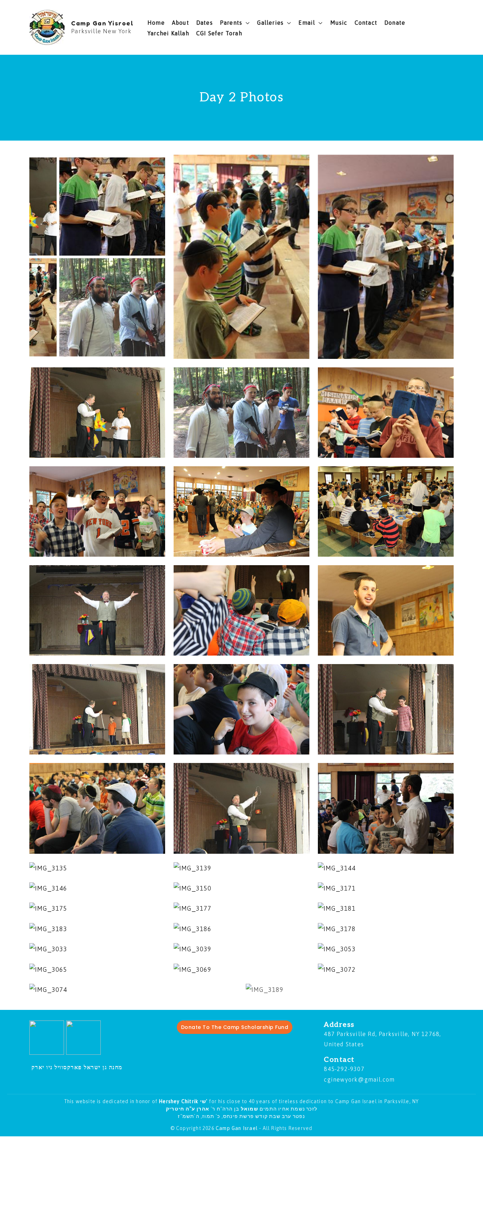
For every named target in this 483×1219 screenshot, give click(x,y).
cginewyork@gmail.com (359, 1079)
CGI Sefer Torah (219, 33)
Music (339, 22)
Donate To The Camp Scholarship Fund (235, 1027)
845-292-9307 (344, 1069)
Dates (204, 22)
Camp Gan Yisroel (102, 23)
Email (306, 22)
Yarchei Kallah (168, 33)
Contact (366, 22)
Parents (231, 22)
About (180, 22)
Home (156, 22)
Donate (394, 22)
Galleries (270, 22)
